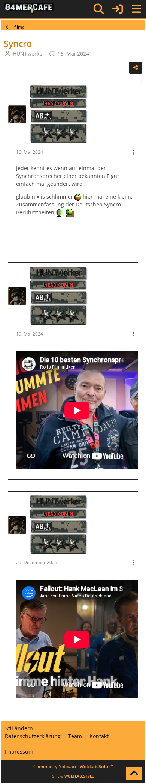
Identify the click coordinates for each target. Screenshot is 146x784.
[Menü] (136, 9)
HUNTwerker (29, 53)
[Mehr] (133, 152)
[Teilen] (135, 68)
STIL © (73, 776)
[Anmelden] (117, 9)
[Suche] (98, 9)
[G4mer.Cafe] (29, 8)
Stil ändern (19, 728)
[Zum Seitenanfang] (134, 773)
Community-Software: (73, 766)
